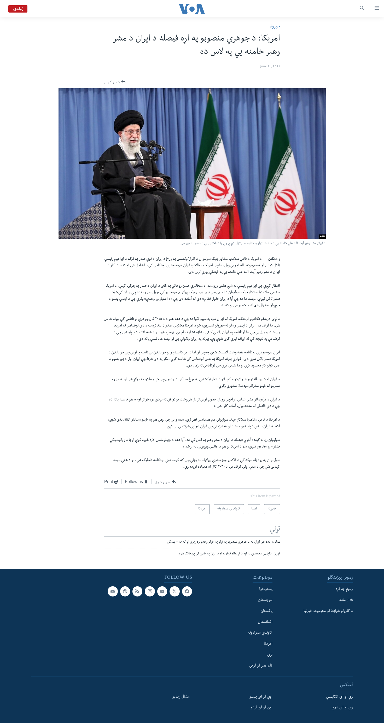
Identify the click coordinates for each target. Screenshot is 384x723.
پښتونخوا (265, 589)
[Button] (114, 81)
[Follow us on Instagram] (150, 591)
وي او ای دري (342, 707)
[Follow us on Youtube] (162, 591)
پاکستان (266, 611)
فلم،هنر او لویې (260, 665)
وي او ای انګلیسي (339, 697)
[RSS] (137, 591)
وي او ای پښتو (260, 697)
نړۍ (269, 654)
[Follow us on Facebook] (187, 591)
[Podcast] (125, 591)
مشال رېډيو (181, 697)
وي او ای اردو (261, 707)
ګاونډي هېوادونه (260, 633)
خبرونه (274, 27)
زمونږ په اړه (344, 589)
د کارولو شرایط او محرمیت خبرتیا (328, 611)
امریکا (268, 644)
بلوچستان (265, 600)
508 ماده (346, 600)
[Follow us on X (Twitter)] (174, 591)
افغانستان (265, 622)
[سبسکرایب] (113, 591)
